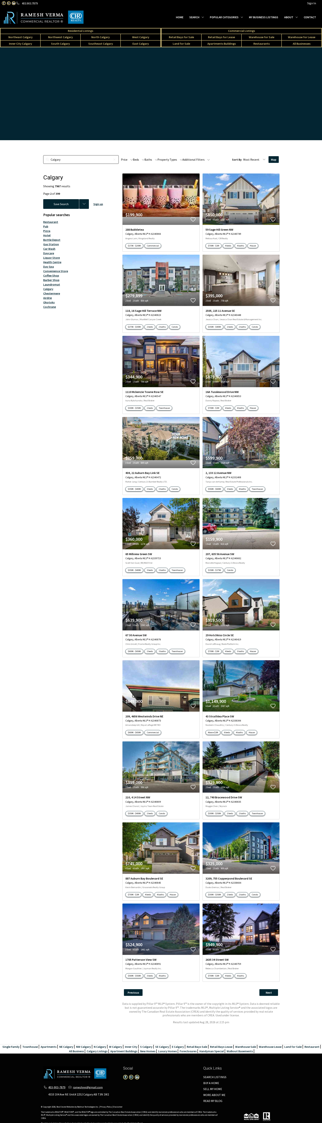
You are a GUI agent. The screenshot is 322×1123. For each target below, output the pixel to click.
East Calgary (140, 43)
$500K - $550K (134, 975)
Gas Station (51, 244)
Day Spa (48, 266)
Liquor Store (51, 257)
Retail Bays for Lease (221, 37)
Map (273, 159)
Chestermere (51, 293)
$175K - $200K (134, 245)
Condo (175, 326)
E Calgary (178, 1047)
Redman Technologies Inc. (88, 1107)
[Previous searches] (84, 204)
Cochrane (49, 307)
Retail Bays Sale (197, 1047)
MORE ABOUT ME (214, 1095)
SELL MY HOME (212, 1089)
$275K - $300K (134, 326)
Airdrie (47, 298)
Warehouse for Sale (261, 37)
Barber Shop (51, 280)
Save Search (61, 204)
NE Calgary (66, 1047)
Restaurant (50, 222)
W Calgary (115, 1047)
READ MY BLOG (212, 1101)
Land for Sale (181, 43)
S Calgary (146, 1047)
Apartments (48, 1047)
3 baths (162, 651)
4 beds (228, 245)
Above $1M (213, 732)
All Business (76, 1051)
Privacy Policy (106, 1107)
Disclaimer (117, 1107)
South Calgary (60, 43)
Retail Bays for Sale (181, 37)
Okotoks (49, 302)
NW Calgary (83, 1047)
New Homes (147, 1051)
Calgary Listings (97, 1051)
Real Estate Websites (65, 1107)
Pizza (46, 231)
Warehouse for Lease (301, 37)
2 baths (162, 326)
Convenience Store (55, 271)
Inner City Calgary (20, 43)
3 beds (150, 489)
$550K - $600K (214, 489)
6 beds (227, 732)
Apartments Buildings (221, 43)
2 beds (150, 326)
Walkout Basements (240, 1051)
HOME (179, 17)
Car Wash (49, 249)
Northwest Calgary (60, 37)
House (253, 245)
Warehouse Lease (270, 1047)
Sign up (98, 204)
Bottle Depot (51, 240)
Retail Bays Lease (221, 1047)
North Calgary (100, 37)
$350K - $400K (214, 326)
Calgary (48, 289)
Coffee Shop (51, 275)
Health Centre (52, 262)
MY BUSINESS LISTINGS (263, 17)
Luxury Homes (167, 1051)
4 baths (240, 245)
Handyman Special (211, 1051)
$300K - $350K (134, 408)
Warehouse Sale (245, 1047)
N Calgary (100, 1047)
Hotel (46, 235)
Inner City (131, 1047)
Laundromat (51, 284)
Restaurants (261, 43)
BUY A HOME (211, 1083)
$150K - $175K (214, 570)
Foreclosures (188, 1051)
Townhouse (164, 408)
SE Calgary (162, 1047)
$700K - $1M (213, 245)
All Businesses (301, 43)
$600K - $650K (134, 651)
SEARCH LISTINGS (214, 1077)
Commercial (153, 245)
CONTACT (310, 17)
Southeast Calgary (100, 43)
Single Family (11, 1047)
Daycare (48, 253)
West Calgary (140, 37)
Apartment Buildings (123, 1051)
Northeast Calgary (20, 37)
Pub (45, 226)
